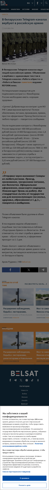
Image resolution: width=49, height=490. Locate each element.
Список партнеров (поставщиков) (16, 472)
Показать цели (24, 485)
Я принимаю (24, 478)
